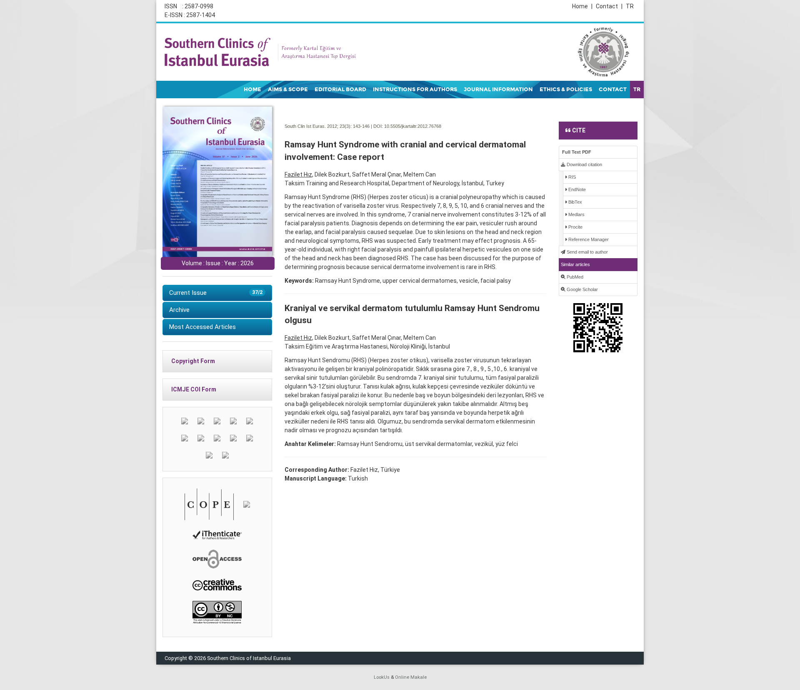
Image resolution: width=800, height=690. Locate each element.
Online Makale (411, 677)
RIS (571, 176)
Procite (574, 226)
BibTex (574, 201)
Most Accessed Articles (202, 327)
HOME (252, 89)
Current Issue (215, 292)
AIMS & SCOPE (288, 89)
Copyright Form (193, 361)
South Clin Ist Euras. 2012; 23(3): (318, 126)
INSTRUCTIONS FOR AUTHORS (415, 89)
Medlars (576, 214)
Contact (609, 6)
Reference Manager (588, 239)
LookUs (382, 677)
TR (630, 6)
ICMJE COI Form (193, 389)
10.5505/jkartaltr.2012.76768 (412, 126)
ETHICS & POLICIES (566, 89)
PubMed (574, 276)
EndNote (576, 189)
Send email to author (586, 251)
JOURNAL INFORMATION (498, 89)
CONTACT (613, 89)
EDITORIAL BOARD (340, 89)
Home (582, 6)
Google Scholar (581, 289)
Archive (179, 310)
